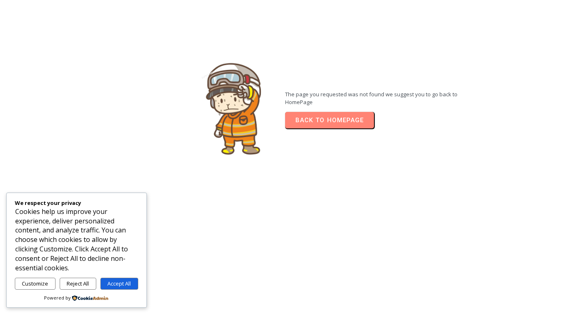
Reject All (78, 283)
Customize (35, 283)
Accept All (119, 283)
